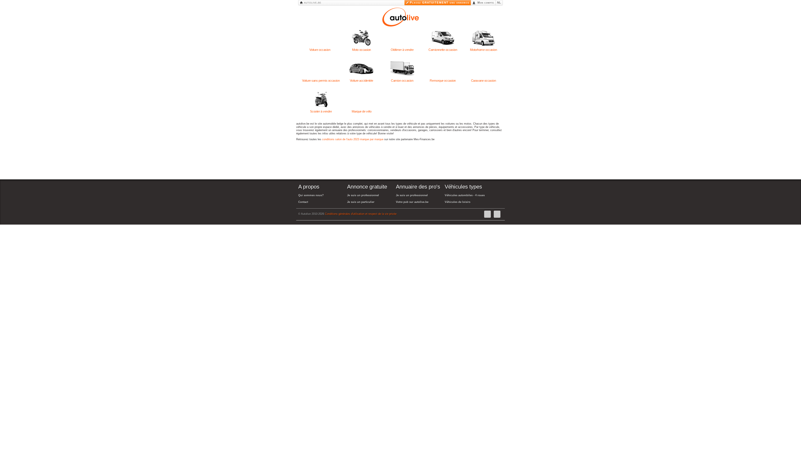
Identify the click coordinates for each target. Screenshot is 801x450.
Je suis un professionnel (363, 195)
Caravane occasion (483, 68)
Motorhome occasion (483, 38)
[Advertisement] (402, 165)
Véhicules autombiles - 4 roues (465, 195)
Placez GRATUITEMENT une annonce (439, 2)
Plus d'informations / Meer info (696, 446)
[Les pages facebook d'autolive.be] (487, 214)
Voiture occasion (320, 38)
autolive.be (312, 2)
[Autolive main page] (400, 16)
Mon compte (485, 2)
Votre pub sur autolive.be (412, 202)
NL (499, 2)
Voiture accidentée (361, 68)
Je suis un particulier (360, 202)
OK (667, 446)
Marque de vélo (361, 99)
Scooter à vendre (321, 99)
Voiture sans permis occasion (321, 68)
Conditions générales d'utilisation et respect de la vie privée (361, 213)
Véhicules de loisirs (457, 202)
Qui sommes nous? (311, 195)
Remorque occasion (442, 68)
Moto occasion (361, 38)
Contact (303, 202)
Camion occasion (402, 68)
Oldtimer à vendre (402, 38)
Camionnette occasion (442, 38)
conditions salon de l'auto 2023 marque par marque (352, 139)
